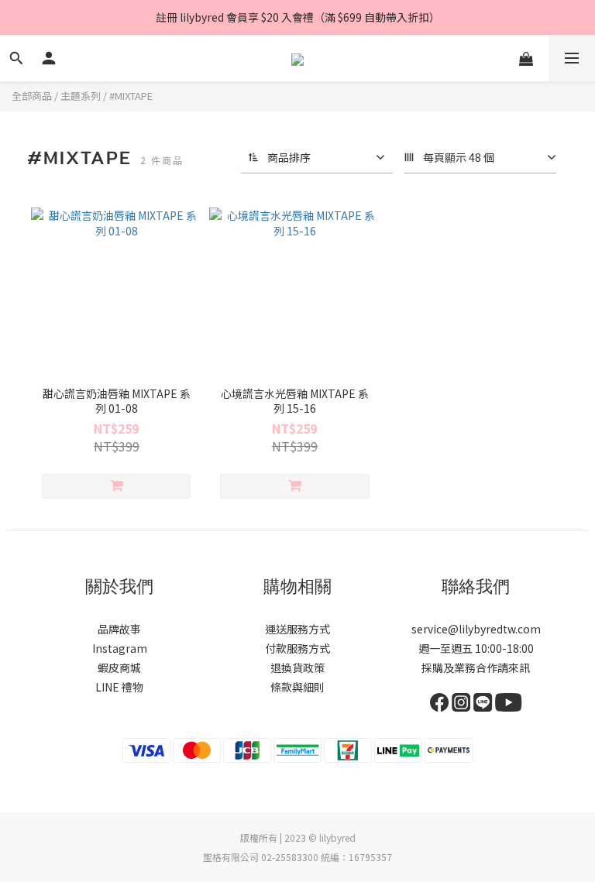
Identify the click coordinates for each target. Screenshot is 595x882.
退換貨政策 (297, 667)
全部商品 (32, 95)
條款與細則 (297, 687)
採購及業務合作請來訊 (475, 667)
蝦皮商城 (119, 667)
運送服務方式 (297, 629)
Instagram (119, 648)
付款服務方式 (297, 648)
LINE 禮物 (119, 687)
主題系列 (80, 95)
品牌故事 (119, 629)
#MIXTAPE (131, 95)
